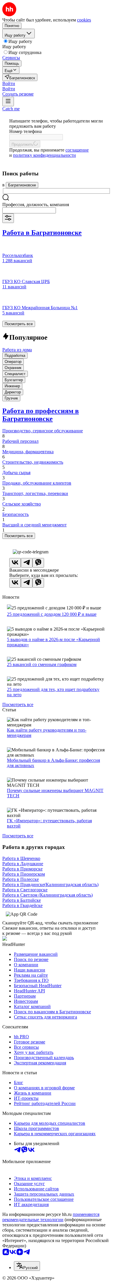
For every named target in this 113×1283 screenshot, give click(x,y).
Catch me (11, 108)
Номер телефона (25, 131)
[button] (8, 83)
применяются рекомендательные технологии (50, 1217)
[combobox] (29, 210)
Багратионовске (22, 185)
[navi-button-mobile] (8, 101)
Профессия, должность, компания (35, 204)
